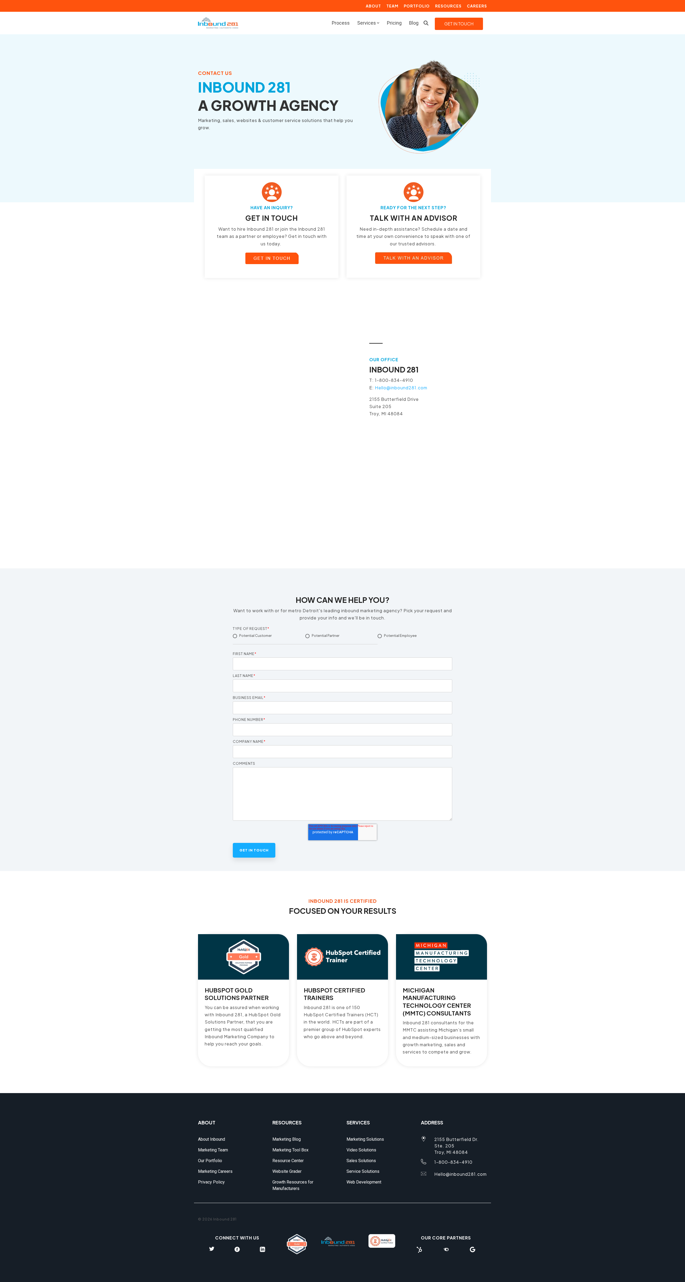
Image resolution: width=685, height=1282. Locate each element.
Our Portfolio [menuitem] (210, 1160)
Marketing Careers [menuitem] (215, 1171)
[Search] (426, 23)
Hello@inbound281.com (401, 387)
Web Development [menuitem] (364, 1182)
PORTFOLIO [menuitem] (417, 5)
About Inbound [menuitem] (211, 1139)
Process (341, 23)
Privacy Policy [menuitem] (211, 1182)
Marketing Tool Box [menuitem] (290, 1149)
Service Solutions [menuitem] (363, 1171)
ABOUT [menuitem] (373, 5)
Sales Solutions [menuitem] (361, 1160)
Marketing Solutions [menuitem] (365, 1139)
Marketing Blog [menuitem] (286, 1139)
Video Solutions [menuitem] (361, 1149)
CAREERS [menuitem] (477, 5)
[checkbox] (342, 640)
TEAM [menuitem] (392, 5)
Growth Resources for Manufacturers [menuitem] (293, 1185)
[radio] (269, 638)
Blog (413, 23)
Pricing (394, 23)
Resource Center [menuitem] (288, 1160)
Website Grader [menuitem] (287, 1171)
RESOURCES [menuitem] (448, 5)
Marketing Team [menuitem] (213, 1149)
